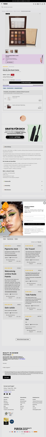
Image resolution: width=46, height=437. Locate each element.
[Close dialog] (44, 203)
